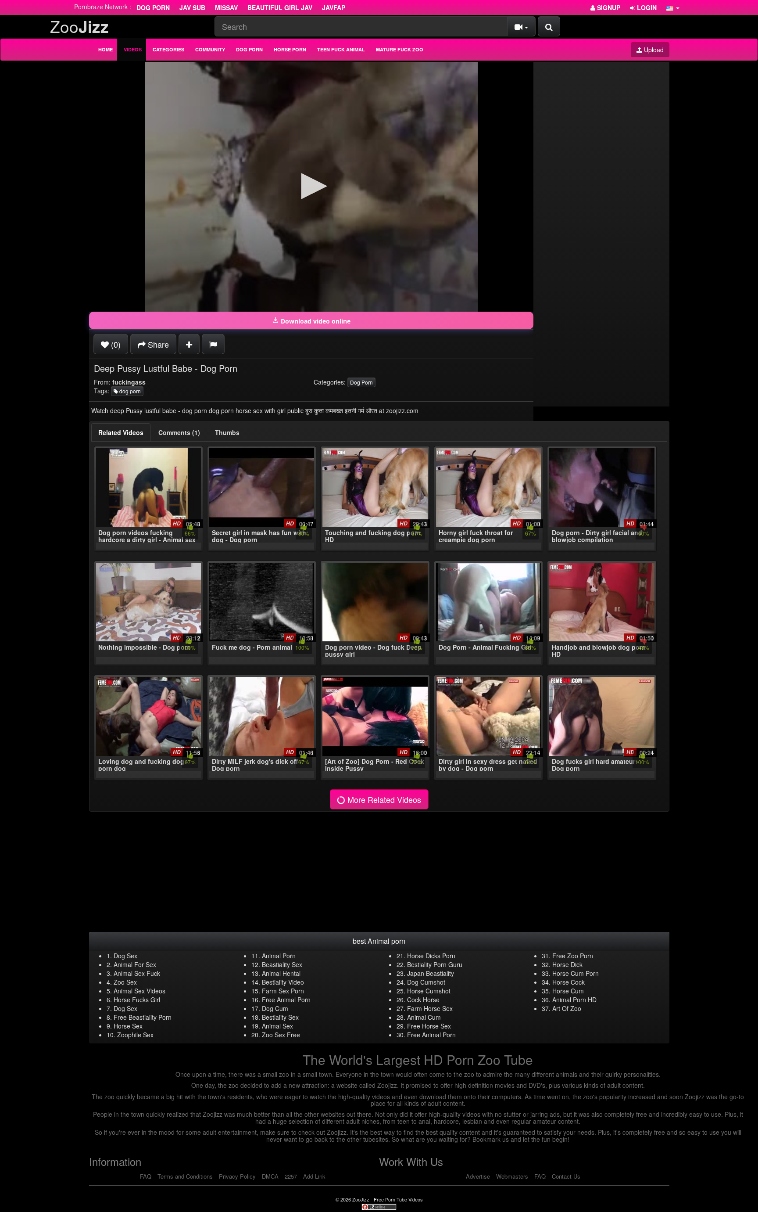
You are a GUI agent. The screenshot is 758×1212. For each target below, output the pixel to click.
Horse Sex (128, 1025)
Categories (168, 49)
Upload (653, 49)
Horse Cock (568, 982)
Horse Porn (290, 49)
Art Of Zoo (566, 1008)
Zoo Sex (125, 982)
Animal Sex (277, 1025)
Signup (607, 7)
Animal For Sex (135, 964)
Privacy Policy (237, 1176)
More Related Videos (383, 799)
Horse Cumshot (429, 990)
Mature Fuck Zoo (399, 49)
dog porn (129, 391)
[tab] (120, 432)
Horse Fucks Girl (137, 999)
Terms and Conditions (185, 1176)
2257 (291, 1176)
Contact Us (566, 1176)
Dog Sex (125, 955)
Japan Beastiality (430, 973)
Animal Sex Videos (139, 990)
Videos (133, 49)
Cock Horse (423, 999)
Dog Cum (275, 1008)
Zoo (79, 26)
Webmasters (512, 1176)
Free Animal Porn (286, 999)
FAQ (145, 1176)
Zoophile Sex (135, 1034)
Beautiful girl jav (279, 7)
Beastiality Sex (282, 964)
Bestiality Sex (280, 1017)
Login (646, 7)
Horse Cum (568, 990)
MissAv (226, 7)
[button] (673, 7)
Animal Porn (279, 955)
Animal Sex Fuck (137, 973)
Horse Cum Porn (575, 973)
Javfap (333, 7)
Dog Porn (153, 7)
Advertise (478, 1176)
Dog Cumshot (426, 982)
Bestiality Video (283, 982)
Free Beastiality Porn (143, 1017)
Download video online (314, 321)
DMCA (270, 1176)
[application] (311, 187)
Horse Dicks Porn (431, 955)
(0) (115, 344)
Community (210, 49)
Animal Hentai (281, 973)
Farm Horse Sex (430, 1008)
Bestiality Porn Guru (434, 964)
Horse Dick (567, 964)
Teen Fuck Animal (341, 49)
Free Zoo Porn (572, 955)
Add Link (314, 1176)
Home (105, 49)
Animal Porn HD (574, 999)
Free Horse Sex (429, 1025)
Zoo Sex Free (281, 1034)
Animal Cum (424, 1017)
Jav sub (192, 7)
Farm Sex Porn (283, 990)
